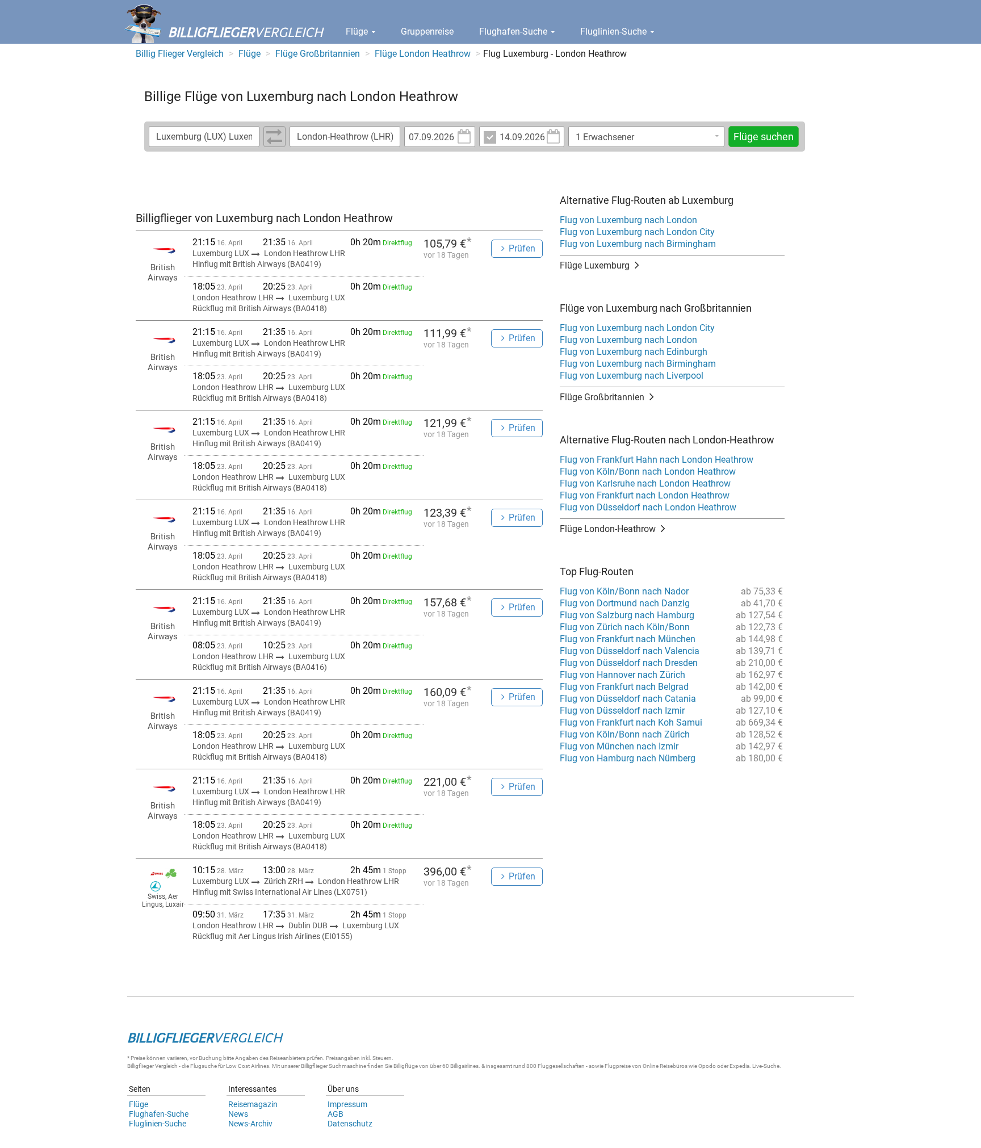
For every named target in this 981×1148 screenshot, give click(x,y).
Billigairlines (464, 1066)
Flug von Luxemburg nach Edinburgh (633, 351)
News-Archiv (250, 1123)
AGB (335, 1113)
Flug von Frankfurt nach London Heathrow (645, 495)
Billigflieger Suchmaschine (333, 1066)
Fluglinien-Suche (614, 31)
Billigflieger (140, 1066)
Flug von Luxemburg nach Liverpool (631, 375)
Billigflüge (405, 1066)
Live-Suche (765, 1066)
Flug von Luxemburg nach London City (637, 232)
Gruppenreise (427, 31)
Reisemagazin (253, 1104)
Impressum (347, 1104)
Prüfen (522, 248)
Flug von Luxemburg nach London (628, 220)
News (238, 1113)
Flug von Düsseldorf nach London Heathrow (648, 507)
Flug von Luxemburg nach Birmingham (638, 243)
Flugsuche (203, 1066)
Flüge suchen (763, 137)
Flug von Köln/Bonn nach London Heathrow (648, 471)
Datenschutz (350, 1123)
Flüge (358, 31)
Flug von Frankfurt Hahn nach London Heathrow (656, 459)
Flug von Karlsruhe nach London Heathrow (645, 483)
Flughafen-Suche (514, 31)
